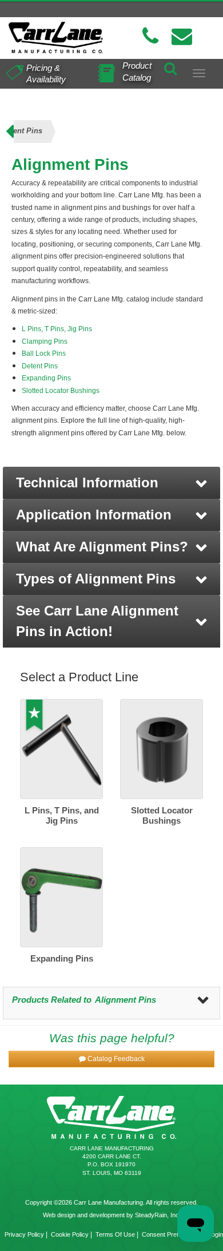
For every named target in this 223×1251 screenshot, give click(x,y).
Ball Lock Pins (44, 354)
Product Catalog (137, 71)
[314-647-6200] (150, 36)
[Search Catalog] (170, 66)
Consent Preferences (171, 1234)
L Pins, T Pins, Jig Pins (57, 329)
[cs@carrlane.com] (182, 36)
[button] (111, 483)
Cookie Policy (70, 1234)
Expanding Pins (47, 378)
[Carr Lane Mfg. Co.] (56, 37)
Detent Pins (40, 366)
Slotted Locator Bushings (60, 391)
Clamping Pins (44, 341)
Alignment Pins (125, 999)
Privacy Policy (24, 1234)
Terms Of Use (115, 1234)
